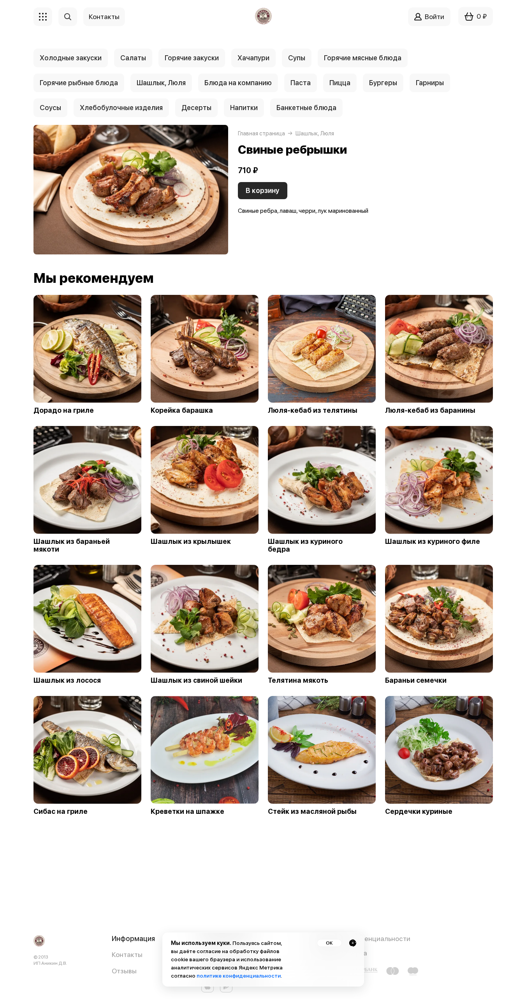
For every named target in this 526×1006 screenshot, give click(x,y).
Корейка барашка (182, 410)
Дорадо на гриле (63, 410)
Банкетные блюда (306, 107)
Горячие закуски (192, 58)
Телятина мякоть (298, 680)
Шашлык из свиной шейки (196, 680)
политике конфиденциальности (239, 976)
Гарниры (430, 83)
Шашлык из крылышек (191, 541)
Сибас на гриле (60, 811)
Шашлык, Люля (161, 83)
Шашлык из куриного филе (432, 541)
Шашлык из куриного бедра (305, 545)
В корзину (263, 190)
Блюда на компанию (238, 83)
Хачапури (253, 58)
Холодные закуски (71, 58)
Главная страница (261, 133)
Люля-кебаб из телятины (312, 410)
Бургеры (383, 83)
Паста (300, 83)
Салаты (133, 58)
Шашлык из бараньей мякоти (71, 545)
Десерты (196, 107)
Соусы (50, 107)
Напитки (244, 107)
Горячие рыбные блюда (79, 83)
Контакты (127, 954)
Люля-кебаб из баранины (430, 410)
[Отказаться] (352, 943)
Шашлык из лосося (67, 680)
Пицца (339, 83)
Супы (296, 58)
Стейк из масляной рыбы (312, 811)
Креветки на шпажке (187, 811)
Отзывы (124, 971)
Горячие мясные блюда (362, 58)
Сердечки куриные (418, 811)
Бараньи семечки (416, 680)
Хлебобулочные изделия (121, 107)
